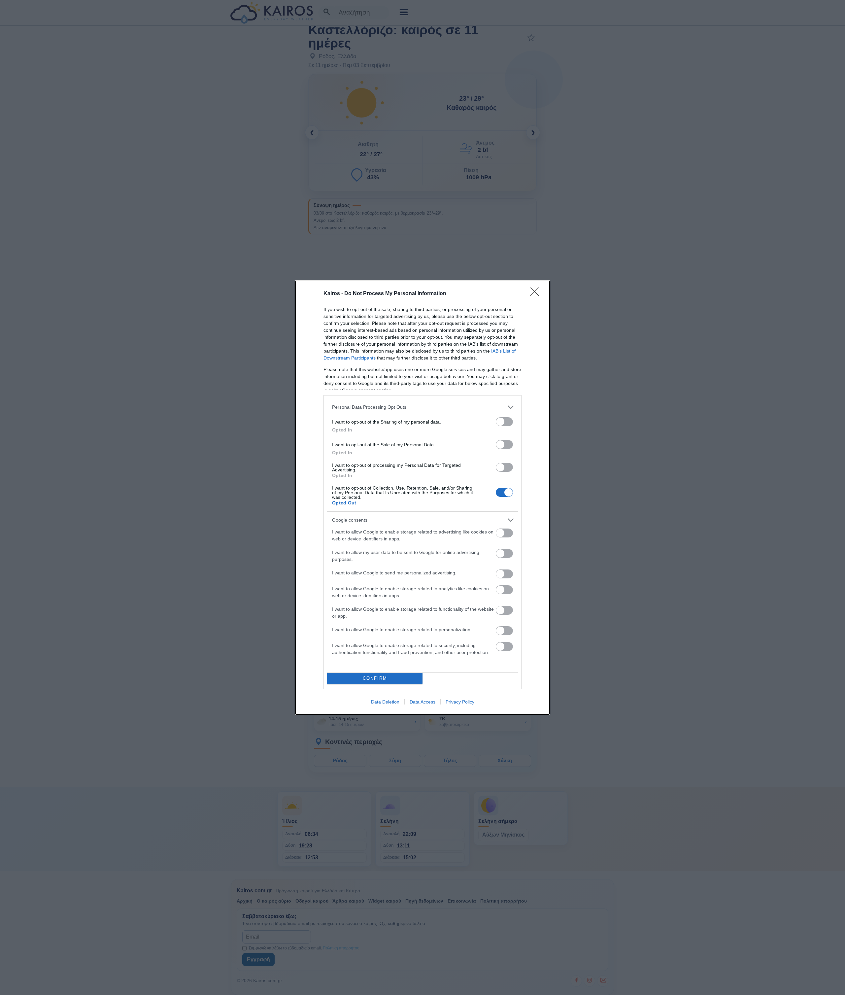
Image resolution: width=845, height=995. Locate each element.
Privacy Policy (460, 701)
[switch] (504, 421)
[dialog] (422, 497)
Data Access (422, 701)
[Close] (536, 294)
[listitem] (422, 407)
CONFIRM (375, 678)
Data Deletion (385, 701)
